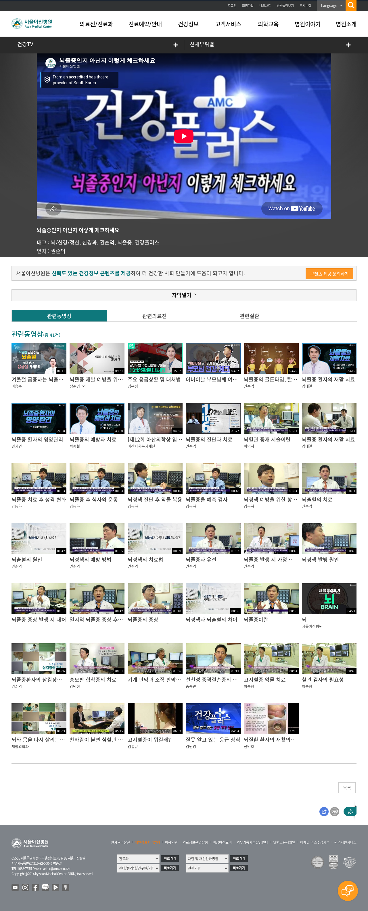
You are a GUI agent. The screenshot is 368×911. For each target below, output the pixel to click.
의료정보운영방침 (195, 842)
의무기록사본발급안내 (252, 842)
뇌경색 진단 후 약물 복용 (155, 499)
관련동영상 (59, 316)
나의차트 (265, 5)
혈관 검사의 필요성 (323, 679)
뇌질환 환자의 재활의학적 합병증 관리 (286, 740)
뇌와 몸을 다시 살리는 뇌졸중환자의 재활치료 (62, 740)
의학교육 (268, 24)
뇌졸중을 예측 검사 (207, 499)
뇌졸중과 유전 (201, 559)
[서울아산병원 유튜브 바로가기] (16, 888)
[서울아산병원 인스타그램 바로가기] (26, 888)
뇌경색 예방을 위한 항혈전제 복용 (281, 499)
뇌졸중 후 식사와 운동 (94, 499)
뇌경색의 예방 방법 (91, 559)
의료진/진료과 (96, 24)
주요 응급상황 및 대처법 (154, 379)
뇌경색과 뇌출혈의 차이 (211, 619)
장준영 (75, 386)
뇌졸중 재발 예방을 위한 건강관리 (107, 379)
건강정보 (188, 24)
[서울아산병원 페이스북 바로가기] (36, 888)
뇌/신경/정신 (65, 242)
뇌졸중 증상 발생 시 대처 (39, 619)
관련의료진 (154, 316)
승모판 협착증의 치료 (93, 679)
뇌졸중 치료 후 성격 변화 (39, 499)
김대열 (307, 386)
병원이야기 (308, 24)
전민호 (249, 746)
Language (329, 5)
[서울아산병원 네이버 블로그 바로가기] (46, 888)
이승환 (249, 686)
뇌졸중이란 (256, 619)
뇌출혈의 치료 (317, 499)
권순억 (107, 242)
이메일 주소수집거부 (314, 842)
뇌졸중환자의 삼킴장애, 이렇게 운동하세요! (59, 679)
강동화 (17, 506)
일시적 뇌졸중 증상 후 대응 (99, 619)
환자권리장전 (120, 842)
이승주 (17, 386)
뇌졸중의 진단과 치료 (209, 439)
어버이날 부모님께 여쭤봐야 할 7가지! (227, 379)
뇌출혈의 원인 (27, 559)
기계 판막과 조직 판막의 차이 (160, 679)
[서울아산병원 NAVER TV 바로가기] (56, 888)
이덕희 (249, 446)
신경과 (89, 242)
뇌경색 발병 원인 (320, 559)
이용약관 (171, 842)
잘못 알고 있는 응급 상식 (213, 740)
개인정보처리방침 (147, 842)
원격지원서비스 (345, 842)
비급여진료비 (222, 842)
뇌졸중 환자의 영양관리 (37, 439)
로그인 (232, 5)
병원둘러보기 (285, 5)
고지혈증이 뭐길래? (149, 740)
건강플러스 (147, 242)
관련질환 (249, 316)
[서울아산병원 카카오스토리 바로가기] (66, 888)
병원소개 (346, 24)
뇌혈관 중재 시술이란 (267, 439)
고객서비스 (228, 24)
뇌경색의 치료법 (145, 559)
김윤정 (133, 386)
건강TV (25, 44)
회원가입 (248, 5)
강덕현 (75, 686)
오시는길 (305, 5)
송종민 (191, 686)
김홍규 (133, 746)
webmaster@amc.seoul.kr (52, 868)
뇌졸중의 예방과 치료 (93, 439)
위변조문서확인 (284, 842)
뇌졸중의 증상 (143, 619)
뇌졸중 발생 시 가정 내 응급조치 (279, 559)
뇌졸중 (124, 242)
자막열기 (181, 295)
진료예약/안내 (145, 24)
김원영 (191, 746)
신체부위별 (202, 44)
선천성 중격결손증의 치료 (214, 679)
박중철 (75, 446)
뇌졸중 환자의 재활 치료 (328, 379)
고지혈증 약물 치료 (265, 679)
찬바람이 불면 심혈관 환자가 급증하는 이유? (118, 740)
